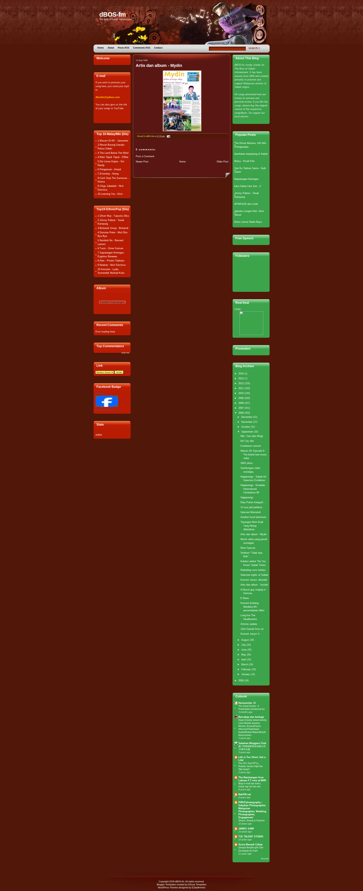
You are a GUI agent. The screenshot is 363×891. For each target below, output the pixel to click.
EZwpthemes (198, 887)
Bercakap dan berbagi (251, 717)
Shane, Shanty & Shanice (251, 820)
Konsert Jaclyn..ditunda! (253, 579)
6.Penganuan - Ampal (109, 169)
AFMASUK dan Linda (246, 203)
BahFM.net (244, 794)
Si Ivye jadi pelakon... (252, 507)
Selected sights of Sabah (254, 574)
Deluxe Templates (197, 884)
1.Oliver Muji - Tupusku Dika (113, 215)
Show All (264, 859)
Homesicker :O (247, 703)
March (245, 664)
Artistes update (248, 624)
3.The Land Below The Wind (113, 152)
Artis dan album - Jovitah (254, 584)
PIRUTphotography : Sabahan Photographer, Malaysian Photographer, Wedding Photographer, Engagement (252, 810)
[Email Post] (167, 136)
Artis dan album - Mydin (159, 65)
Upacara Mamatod (250, 512)
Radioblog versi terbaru (253, 570)
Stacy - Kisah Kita (244, 161)
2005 (241, 680)
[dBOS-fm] (106, 406)
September (247, 431)
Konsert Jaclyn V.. (250, 633)
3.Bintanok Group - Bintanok (113, 228)
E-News (244, 598)
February (246, 669)
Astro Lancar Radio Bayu (248, 221)
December (247, 417)
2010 (241, 393)
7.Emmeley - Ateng (108, 173)
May (244, 654)
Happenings (246, 497)
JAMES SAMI (246, 828)
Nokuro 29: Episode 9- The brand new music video (253, 454)
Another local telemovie (253, 517)
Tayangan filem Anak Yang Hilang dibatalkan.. (251, 526)
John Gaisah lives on (252, 628)
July (244, 644)
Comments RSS (141, 47)
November (247, 421)
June (244, 649)
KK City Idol (247, 441)
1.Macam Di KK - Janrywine (113, 140)
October (246, 426)
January (246, 674)
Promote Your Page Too (106, 410)
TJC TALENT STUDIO (250, 836)
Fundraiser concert (250, 445)
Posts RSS (123, 47)
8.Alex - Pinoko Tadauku (111, 260)
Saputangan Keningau (246, 179)
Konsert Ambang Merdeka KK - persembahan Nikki (252, 607)
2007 (241, 407)
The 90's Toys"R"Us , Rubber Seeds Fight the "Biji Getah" (250, 766)
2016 (241, 373)
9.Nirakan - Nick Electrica (112, 265)
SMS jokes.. (247, 463)
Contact (158, 47)
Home (100, 47)
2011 (241, 388)
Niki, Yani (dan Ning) (251, 436)
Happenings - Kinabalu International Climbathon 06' (252, 489)
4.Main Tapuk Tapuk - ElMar (113, 157)
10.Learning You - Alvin (110, 193)
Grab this (125, 353)
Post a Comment (145, 156)
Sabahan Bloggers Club (252, 743)
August (245, 639)
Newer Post (142, 161)
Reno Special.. (248, 547)
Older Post (222, 161)
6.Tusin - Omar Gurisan (110, 248)
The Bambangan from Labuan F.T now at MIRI (252, 779)
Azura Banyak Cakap (250, 844)
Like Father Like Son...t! (247, 186)
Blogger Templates (166, 884)
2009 (241, 398)
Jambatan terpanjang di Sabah (251, 153)
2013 (241, 378)
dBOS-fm (112, 14)
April (244, 659)
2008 (241, 403)
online (98, 434)
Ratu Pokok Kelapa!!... (252, 502)
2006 (241, 412)
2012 (241, 383)
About (111, 47)
